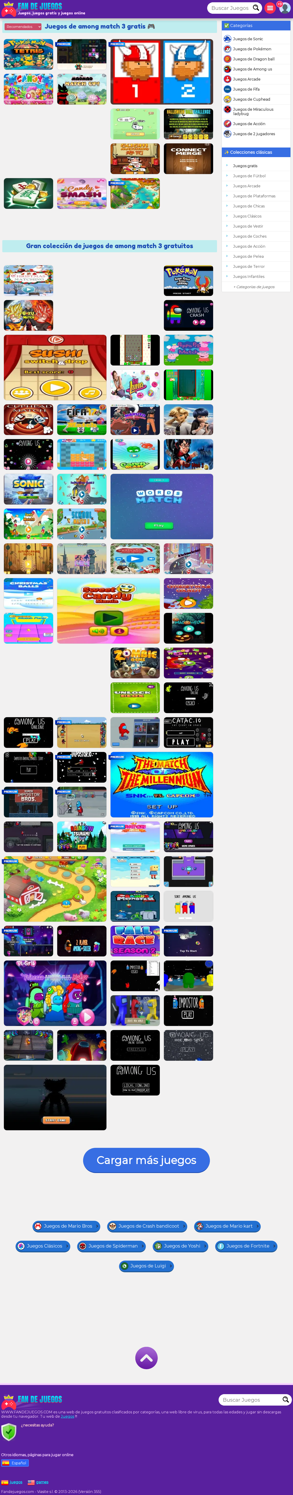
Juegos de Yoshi (182, 1246)
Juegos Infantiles (248, 276)
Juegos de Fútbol (249, 176)
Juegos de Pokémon (252, 49)
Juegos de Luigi (148, 1266)
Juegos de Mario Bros (68, 1226)
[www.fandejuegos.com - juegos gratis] (32, 1402)
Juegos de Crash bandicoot (149, 1226)
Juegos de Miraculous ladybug (253, 111)
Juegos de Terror (249, 266)
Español (19, 1463)
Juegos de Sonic (248, 39)
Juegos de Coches (249, 236)
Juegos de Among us (252, 69)
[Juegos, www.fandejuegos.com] (32, 9)
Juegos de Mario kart (229, 1226)
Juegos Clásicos (247, 216)
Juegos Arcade (246, 79)
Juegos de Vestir (248, 226)
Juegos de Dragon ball (254, 59)
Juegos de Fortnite (248, 1246)
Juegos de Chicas (249, 206)
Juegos (67, 1416)
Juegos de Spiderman (113, 1246)
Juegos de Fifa (246, 89)
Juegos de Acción (249, 124)
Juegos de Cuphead (251, 99)
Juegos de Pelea (248, 256)
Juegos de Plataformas (254, 196)
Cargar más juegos (146, 1160)
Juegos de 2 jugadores (254, 134)
